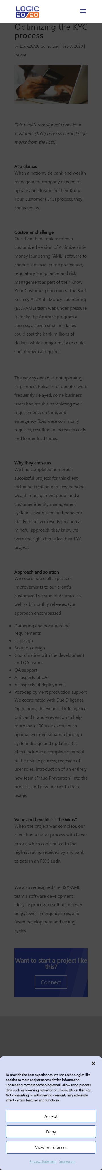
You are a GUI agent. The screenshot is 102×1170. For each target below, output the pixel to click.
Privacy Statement (43, 1161)
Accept (51, 1116)
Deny (51, 1132)
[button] (93, 1063)
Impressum (67, 1161)
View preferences (51, 1147)
